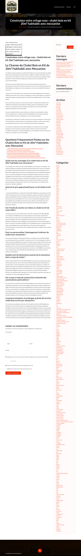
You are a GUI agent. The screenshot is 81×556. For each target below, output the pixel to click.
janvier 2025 (59, 131)
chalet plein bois (59, 291)
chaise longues (59, 271)
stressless (58, 496)
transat (57, 512)
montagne (58, 443)
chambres (58, 300)
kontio (57, 386)
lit (56, 391)
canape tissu (59, 265)
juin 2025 (58, 124)
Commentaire (8, 332)
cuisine (57, 330)
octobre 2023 (59, 154)
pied (57, 461)
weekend (58, 529)
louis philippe (59, 400)
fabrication (58, 341)
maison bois (58, 411)
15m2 (57, 177)
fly (56, 356)
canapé (57, 255)
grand (57, 362)
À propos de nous (59, 7)
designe (58, 333)
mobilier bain (59, 440)
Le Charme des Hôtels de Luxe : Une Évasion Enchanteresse (64, 73)
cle (57, 305)
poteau (57, 464)
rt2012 (57, 477)
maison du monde (60, 415)
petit (57, 452)
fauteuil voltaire (59, 353)
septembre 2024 (59, 137)
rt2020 (57, 479)
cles (57, 306)
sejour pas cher (59, 485)
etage (57, 338)
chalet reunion (59, 292)
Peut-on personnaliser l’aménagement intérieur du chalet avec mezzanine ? (23, 153)
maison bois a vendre (60, 412)
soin (57, 488)
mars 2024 (58, 146)
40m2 (57, 194)
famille (57, 342)
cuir (57, 327)
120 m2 (58, 170)
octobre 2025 (59, 118)
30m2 (57, 191)
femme (57, 355)
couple (57, 324)
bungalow (58, 244)
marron (57, 426)
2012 (57, 183)
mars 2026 (58, 110)
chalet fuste (58, 286)
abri (57, 205)
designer (58, 335)
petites (57, 456)
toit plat (58, 509)
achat (57, 212)
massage (58, 427)
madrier (58, 402)
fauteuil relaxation (60, 352)
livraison (58, 394)
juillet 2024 (58, 140)
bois (57, 238)
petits (57, 458)
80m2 (57, 201)
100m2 (57, 167)
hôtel (57, 376)
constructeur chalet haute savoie (63, 309)
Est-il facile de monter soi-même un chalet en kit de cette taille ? (21, 151)
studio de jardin (59, 500)
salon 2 (57, 482)
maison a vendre (59, 409)
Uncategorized (59, 514)
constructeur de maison (61, 315)
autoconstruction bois (61, 224)
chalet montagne (59, 289)
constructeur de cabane (61, 311)
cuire (57, 329)
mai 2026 (58, 107)
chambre (58, 299)
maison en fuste (59, 417)
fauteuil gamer (59, 350)
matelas (58, 429)
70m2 (57, 200)
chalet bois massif (60, 279)
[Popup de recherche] (74, 7)
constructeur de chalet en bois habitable (62, 313)
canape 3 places (59, 258)
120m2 (57, 171)
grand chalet (59, 364)
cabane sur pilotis (60, 250)
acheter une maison (60, 215)
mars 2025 (58, 128)
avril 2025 (58, 127)
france (57, 358)
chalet (8, 45)
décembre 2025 (59, 115)
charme (57, 302)
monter (57, 446)
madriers (58, 403)
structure (58, 497)
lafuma (57, 388)
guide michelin (59, 365)
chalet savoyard (59, 294)
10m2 (57, 168)
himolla (57, 373)
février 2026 (59, 112)
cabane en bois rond (60, 248)
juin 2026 (58, 105)
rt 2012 (57, 474)
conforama (58, 308)
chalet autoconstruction (61, 277)
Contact (68, 7)
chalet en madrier (60, 285)
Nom (8, 343)
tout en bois (58, 511)
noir (57, 449)
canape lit (58, 262)
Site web (7, 350)
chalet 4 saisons (59, 276)
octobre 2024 (59, 136)
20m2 (24, 27)
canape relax (59, 264)
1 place (57, 165)
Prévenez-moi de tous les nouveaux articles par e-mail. (20, 368)
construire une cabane (61, 323)
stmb (57, 493)
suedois (58, 502)
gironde (58, 361)
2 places (58, 180)
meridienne (58, 432)
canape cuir (58, 261)
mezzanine (9, 54)
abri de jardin (59, 208)
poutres (58, 468)
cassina (57, 267)
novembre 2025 (59, 116)
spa (57, 491)
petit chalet (58, 453)
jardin (8, 49)
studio (57, 499)
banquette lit (59, 230)
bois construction (11, 42)
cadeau (57, 253)
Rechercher (58, 44)
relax (57, 471)
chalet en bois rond (60, 283)
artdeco (58, 221)
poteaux (58, 465)
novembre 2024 (59, 134)
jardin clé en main (60, 385)
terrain (57, 505)
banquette (58, 229)
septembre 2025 (59, 119)
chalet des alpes (59, 282)
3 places (58, 189)
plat (57, 462)
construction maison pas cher (62, 321)
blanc (57, 236)
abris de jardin (59, 211)
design (57, 332)
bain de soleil (59, 226)
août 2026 (58, 102)
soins (57, 490)
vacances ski (59, 517)
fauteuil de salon (59, 349)
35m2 (57, 192)
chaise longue (59, 270)
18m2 (57, 179)
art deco (58, 220)
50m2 (57, 195)
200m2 (57, 182)
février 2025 (59, 130)
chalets (57, 297)
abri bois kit (59, 206)
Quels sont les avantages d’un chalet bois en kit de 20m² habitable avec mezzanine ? (25, 148)
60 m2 (57, 197)
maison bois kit (14, 51)
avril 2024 (58, 145)
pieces (57, 459)
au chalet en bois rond (61, 223)
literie (57, 393)
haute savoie (59, 370)
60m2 (57, 198)
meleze (57, 430)
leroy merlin (58, 389)
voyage (57, 523)
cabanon (58, 252)
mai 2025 (58, 125)
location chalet (59, 396)
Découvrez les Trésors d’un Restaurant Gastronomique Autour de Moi (64, 62)
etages (57, 339)
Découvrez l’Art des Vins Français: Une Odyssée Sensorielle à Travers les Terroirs (64, 67)
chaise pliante (59, 273)
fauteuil (58, 344)
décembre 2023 (59, 151)
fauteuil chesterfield (60, 346)
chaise (57, 268)
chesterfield (58, 303)
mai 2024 (58, 143)
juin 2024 (58, 142)
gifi (57, 359)
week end (58, 527)
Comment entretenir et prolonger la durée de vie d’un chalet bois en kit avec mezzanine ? (26, 157)
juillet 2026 (58, 104)
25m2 (57, 188)
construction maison (60, 320)
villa (57, 521)
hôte (57, 374)
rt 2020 (57, 476)
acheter (58, 214)
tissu (57, 508)
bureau (57, 245)
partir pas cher (59, 450)
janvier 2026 (59, 113)
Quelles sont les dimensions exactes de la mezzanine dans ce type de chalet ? (23, 154)
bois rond (58, 241)
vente (57, 520)
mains (57, 406)
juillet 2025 (58, 122)
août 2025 (58, 121)
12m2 (57, 173)
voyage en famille (60, 524)
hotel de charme (59, 379)
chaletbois (58, 295)
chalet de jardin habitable (61, 280)
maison (12, 49)
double (57, 336)
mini (57, 438)
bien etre (58, 233)
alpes (57, 217)
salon (57, 480)
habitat (57, 367)
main (57, 405)
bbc (57, 232)
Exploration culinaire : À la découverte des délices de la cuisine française (64, 70)
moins (57, 441)
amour (57, 218)
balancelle (58, 227)
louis (57, 399)
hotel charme (59, 377)
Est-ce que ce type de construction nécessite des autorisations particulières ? (23, 156)
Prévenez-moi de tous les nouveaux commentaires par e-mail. (20, 365)
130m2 (57, 174)
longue (57, 397)
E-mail (31, 343)
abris (57, 209)
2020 (57, 185)
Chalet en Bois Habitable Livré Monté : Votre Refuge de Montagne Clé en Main (64, 76)
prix (57, 470)
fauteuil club (59, 347)
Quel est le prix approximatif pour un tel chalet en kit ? (19, 150)
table (57, 503)
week (57, 526)
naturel (57, 447)
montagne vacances (60, 444)
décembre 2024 (59, 133)
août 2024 (58, 139)
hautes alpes (59, 371)
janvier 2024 (59, 149)
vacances (58, 515)
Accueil (20, 27)
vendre (57, 518)
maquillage (58, 424)
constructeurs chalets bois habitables (64, 317)
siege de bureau (59, 487)
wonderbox (58, 530)
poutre (57, 467)
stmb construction (60, 494)
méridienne (58, 433)
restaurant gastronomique (62, 473)
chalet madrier (59, 288)
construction (17, 47)
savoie (57, 483)
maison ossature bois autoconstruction (64, 421)
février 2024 (59, 148)
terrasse (58, 506)
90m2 (57, 203)
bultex (57, 242)
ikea (57, 380)
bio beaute (58, 235)
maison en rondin (60, 418)
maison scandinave (60, 423)
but (57, 247)
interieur (58, 382)
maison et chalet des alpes (61, 420)
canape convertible (60, 259)
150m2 (57, 176)
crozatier (58, 326)
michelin (58, 436)
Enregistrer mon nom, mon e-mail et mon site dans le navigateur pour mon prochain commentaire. (27, 357)
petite (57, 455)
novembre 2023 (59, 152)
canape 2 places (59, 256)
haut (57, 368)
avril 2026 (58, 108)
